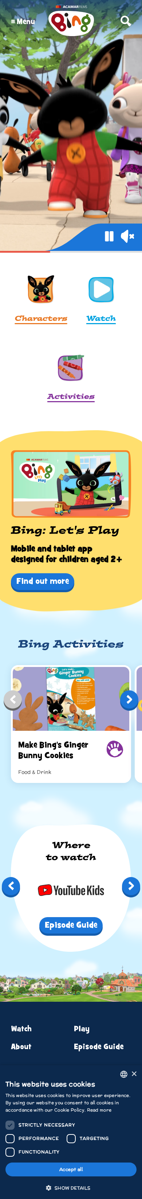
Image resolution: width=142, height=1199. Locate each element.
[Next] (129, 701)
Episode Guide (98, 1046)
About (21, 1046)
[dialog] (71, 1132)
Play (82, 1029)
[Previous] (13, 701)
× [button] (134, 1074)
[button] (71, 1187)
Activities (71, 397)
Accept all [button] (71, 1169)
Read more (99, 1110)
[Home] (71, 21)
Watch (101, 319)
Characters (41, 319)
